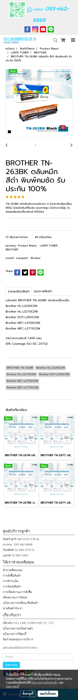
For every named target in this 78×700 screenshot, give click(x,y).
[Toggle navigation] (73, 40)
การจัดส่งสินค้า (12, 586)
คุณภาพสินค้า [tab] (43, 291)
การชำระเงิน (10, 581)
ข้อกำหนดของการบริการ (18, 639)
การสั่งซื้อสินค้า (12, 575)
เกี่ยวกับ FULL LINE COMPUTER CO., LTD (28, 623)
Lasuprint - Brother (28, 258)
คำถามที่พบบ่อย (12, 570)
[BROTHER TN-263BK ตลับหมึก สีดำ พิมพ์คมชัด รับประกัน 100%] (39, 102)
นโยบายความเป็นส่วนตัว (18, 628)
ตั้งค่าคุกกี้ (28, 693)
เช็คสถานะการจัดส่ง (15, 597)
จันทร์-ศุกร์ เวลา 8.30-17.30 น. (21, 539)
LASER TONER (49, 246)
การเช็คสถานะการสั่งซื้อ (17, 592)
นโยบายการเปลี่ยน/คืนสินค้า (20, 603)
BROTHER (12, 250)
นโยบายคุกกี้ (12, 686)
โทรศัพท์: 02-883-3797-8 (18, 550)
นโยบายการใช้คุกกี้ (14, 634)
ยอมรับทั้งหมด (48, 693)
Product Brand (27, 246)
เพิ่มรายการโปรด (18, 237)
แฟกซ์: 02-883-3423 (15, 555)
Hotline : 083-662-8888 (18, 544)
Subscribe (11, 665)
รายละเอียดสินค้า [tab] (19, 291)
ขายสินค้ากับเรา (13, 608)
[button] (54, 40)
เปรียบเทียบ (45, 237)
